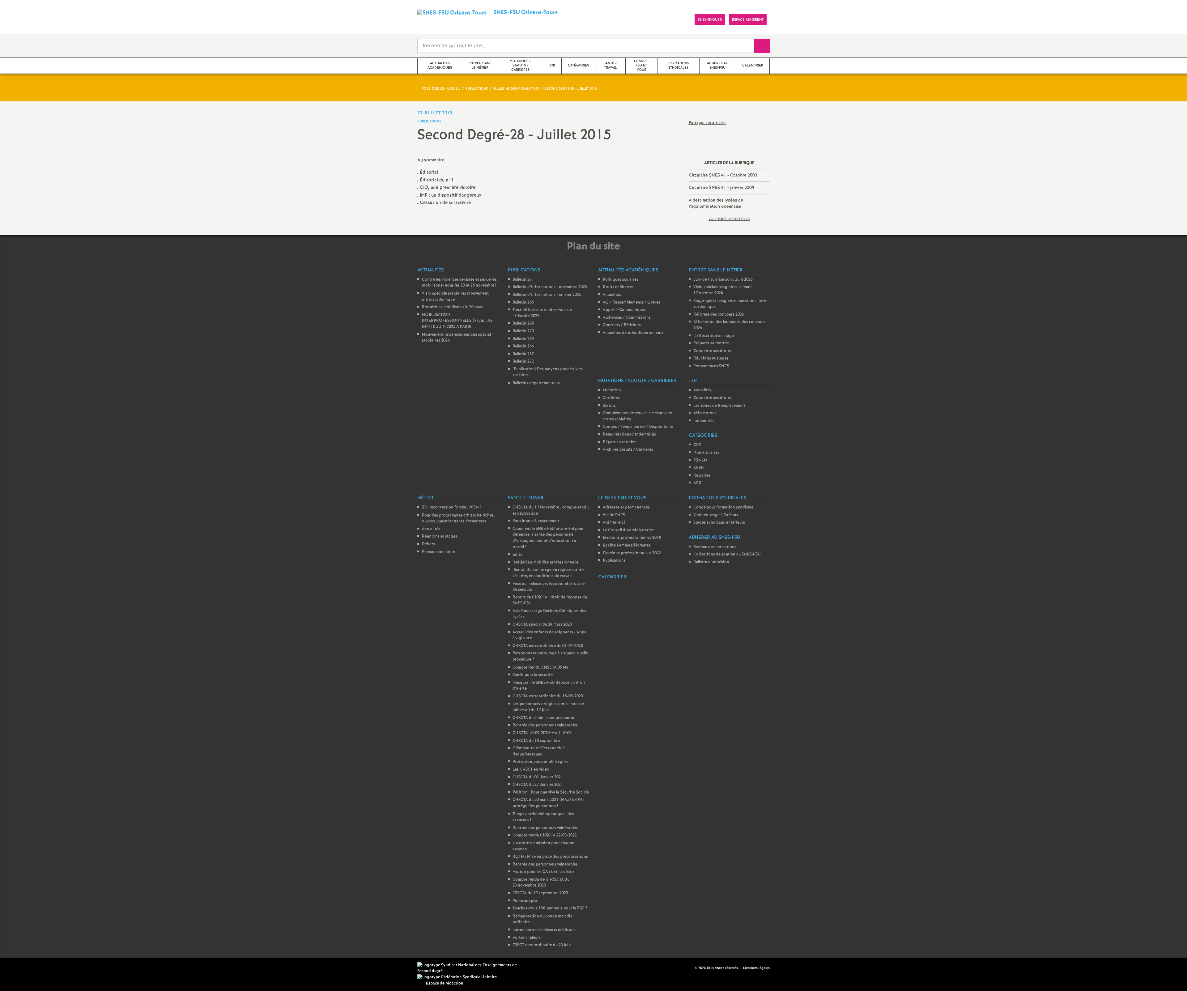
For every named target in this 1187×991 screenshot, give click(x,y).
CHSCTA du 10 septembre (536, 741)
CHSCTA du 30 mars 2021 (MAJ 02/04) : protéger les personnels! (548, 803)
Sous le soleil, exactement (536, 521)
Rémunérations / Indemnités (629, 434)
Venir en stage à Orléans (715, 515)
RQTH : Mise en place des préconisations (550, 857)
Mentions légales (756, 968)
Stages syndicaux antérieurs (719, 522)
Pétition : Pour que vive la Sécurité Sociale (551, 792)
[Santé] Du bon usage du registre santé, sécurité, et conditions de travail (549, 573)
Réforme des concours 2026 (718, 314)
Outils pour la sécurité (533, 675)
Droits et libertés (618, 287)
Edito (518, 555)
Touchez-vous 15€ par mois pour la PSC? (550, 908)
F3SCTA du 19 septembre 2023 (540, 893)
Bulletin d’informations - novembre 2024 (550, 287)
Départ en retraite (619, 442)
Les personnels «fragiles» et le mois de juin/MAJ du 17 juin (548, 707)
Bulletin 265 (523, 339)
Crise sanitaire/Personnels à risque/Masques (539, 751)
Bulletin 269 (523, 323)
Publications (614, 561)
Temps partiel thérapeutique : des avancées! (543, 817)
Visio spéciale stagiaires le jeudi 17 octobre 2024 (722, 290)
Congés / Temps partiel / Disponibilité (638, 427)
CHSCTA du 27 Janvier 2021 (538, 785)
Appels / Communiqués (624, 310)
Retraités (701, 475)
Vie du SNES (614, 515)
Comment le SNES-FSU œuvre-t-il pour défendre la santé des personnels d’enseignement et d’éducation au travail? (548, 538)
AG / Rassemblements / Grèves (631, 302)
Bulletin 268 (523, 302)
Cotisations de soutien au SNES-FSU (727, 554)
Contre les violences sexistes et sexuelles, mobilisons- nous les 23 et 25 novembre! (459, 283)
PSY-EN (700, 460)
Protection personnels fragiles (540, 762)
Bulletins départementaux (536, 383)
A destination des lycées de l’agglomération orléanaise (716, 203)
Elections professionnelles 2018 (632, 538)
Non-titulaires (706, 453)
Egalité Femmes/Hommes (626, 545)
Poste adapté (525, 901)
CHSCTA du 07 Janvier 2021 (538, 777)
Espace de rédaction (444, 983)
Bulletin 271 (523, 280)
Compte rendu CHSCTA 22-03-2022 (545, 835)
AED (697, 483)
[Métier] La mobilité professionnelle (545, 562)
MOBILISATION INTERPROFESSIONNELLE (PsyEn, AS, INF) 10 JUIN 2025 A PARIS (457, 321)
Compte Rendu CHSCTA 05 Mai (541, 667)
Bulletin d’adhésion (711, 562)
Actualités (612, 295)
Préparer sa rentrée (711, 343)
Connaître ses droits (712, 351)
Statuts (609, 406)
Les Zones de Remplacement (719, 406)
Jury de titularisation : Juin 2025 (723, 280)
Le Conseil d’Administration (629, 530)
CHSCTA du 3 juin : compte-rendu (543, 718)
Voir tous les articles (729, 219)
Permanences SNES (711, 366)
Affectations (705, 413)
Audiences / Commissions (627, 318)
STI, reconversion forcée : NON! (451, 507)
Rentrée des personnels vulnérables (545, 725)
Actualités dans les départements (633, 333)
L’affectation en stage (713, 336)
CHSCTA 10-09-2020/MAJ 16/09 (542, 733)
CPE (697, 445)
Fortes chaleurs (527, 938)
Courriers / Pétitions (622, 325)
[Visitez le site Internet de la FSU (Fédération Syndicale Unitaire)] (457, 977)
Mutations (612, 390)
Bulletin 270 (523, 331)
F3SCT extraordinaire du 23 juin (542, 945)
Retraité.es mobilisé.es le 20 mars (452, 307)
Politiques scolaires (620, 280)
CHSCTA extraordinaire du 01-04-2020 (548, 646)
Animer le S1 (614, 522)
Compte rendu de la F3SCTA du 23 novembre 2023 (541, 883)
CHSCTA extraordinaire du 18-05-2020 (548, 696)
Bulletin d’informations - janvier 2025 (547, 295)
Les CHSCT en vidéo (531, 769)
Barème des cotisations (714, 547)
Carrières (611, 398)
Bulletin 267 (523, 354)
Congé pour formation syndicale (723, 507)
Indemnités (703, 421)
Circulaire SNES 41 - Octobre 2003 (723, 175)
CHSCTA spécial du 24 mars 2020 (542, 624)
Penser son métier (438, 552)
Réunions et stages (711, 358)
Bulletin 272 (523, 361)
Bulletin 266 (523, 346)
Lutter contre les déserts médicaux (544, 930)
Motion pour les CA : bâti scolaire (543, 872)
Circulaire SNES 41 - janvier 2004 (721, 188)
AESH (698, 468)
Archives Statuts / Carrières (628, 450)
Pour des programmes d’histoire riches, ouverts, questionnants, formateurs (458, 519)
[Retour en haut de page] (23, 968)
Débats (428, 544)
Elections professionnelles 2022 (632, 553)
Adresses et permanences (626, 507)
